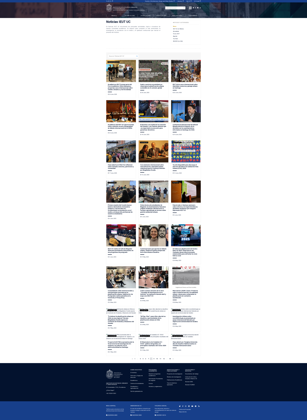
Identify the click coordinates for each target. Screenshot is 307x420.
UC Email (197, 1)
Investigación (176, 102)
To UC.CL (109, 1)
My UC (189, 1)
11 (160, 358)
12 (164, 358)
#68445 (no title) (178, 41)
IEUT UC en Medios (178, 29)
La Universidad (112, 182)
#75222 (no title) (161, 15)
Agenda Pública (145, 102)
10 (157, 358)
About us (114, 15)
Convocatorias (193, 15)
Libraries (180, 1)
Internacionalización (113, 62)
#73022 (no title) (146, 15)
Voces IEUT (176, 33)
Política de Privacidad (185, 409)
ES (187, 7)
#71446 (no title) (130, 15)
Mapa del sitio (183, 411)
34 (170, 358)
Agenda (175, 36)
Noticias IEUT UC (145, 335)
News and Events (177, 15)
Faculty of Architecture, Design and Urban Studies (160, 1)
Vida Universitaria (177, 62)
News (174, 26)
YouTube (175, 38)
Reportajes (176, 182)
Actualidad (176, 31)
